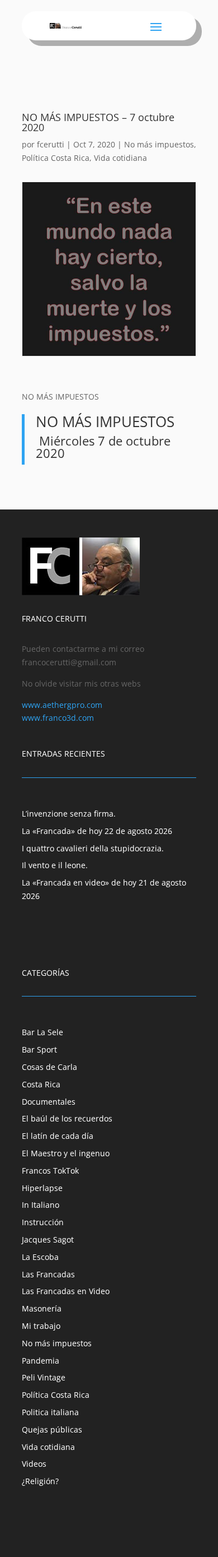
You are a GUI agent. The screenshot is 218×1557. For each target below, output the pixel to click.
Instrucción (43, 1222)
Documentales (48, 1101)
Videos (34, 1463)
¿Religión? (40, 1481)
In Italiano (40, 1204)
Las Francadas (48, 1274)
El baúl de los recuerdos (67, 1118)
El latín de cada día (57, 1135)
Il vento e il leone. (55, 865)
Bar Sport (39, 1049)
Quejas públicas (52, 1429)
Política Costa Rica (55, 157)
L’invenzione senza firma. (69, 813)
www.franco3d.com (58, 717)
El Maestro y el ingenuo (66, 1153)
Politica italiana (50, 1412)
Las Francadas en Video (66, 1291)
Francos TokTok (50, 1170)
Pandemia (40, 1360)
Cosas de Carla (49, 1067)
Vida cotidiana (120, 157)
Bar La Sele (42, 1032)
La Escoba (40, 1257)
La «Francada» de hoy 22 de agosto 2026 (97, 831)
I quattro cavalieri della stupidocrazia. (93, 848)
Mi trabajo (41, 1325)
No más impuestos (159, 144)
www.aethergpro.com (62, 704)
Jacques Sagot (48, 1239)
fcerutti (50, 144)
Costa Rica (41, 1084)
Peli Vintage (43, 1377)
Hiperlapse (42, 1188)
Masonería (41, 1308)
